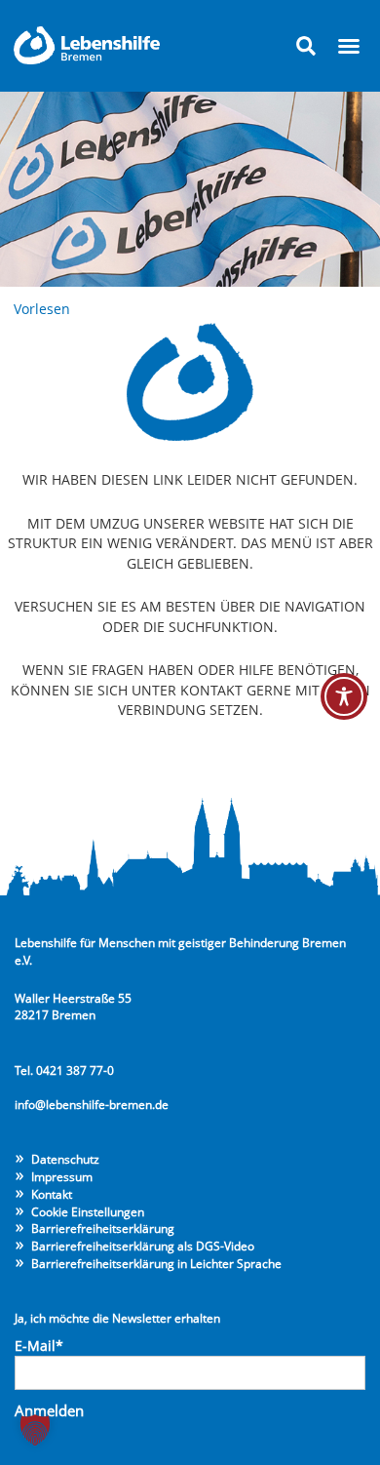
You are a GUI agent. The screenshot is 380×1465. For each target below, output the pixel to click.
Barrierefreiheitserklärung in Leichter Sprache (156, 1263)
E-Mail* (39, 1345)
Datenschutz (65, 1159)
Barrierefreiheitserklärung (102, 1228)
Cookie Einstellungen (87, 1211)
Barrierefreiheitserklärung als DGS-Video (142, 1245)
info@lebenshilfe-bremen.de (92, 1104)
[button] (305, 45)
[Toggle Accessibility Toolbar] (344, 696)
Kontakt (51, 1194)
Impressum (62, 1176)
